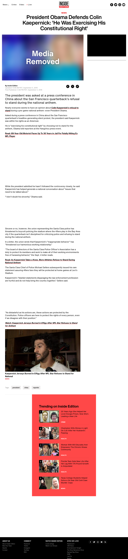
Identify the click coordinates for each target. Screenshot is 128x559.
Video (21, 4)
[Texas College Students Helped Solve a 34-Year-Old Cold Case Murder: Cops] (64, 483)
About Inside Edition (8, 544)
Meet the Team (7, 546)
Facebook (27, 544)
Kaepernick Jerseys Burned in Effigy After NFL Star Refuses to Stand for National (39, 375)
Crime (14, 4)
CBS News (70, 546)
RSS (25, 552)
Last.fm (69, 556)
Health (63, 438)
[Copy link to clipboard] (77, 87)
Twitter (26, 546)
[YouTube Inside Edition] (123, 4)
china (26, 388)
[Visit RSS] (105, 542)
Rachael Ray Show (73, 552)
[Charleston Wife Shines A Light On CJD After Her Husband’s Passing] (64, 433)
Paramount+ (71, 544)
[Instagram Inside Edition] (119, 4)
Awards (4, 548)
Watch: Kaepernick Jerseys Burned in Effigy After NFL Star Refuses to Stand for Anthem (41, 324)
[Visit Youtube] (101, 542)
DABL (69, 554)
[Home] (64, 4)
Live (30, 4)
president (16, 388)
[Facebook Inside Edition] (111, 4)
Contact (4, 550)
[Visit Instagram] (98, 542)
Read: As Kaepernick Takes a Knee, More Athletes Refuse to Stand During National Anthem (40, 261)
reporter (36, 388)
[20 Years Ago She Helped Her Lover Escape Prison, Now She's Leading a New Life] (64, 416)
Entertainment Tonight (74, 548)
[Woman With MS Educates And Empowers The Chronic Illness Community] (64, 449)
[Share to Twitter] (72, 87)
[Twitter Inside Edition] (115, 4)
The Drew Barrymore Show (75, 550)
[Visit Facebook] (90, 542)
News (5, 4)
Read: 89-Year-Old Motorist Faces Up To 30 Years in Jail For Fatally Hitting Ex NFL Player (41, 135)
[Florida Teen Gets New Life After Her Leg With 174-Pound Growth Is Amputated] (64, 466)
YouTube (26, 550)
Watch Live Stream (51, 546)
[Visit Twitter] (94, 542)
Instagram (27, 548)
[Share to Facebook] (68, 87)
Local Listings (50, 544)
